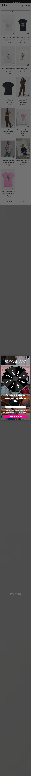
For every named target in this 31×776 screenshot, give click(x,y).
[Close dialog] (28, 357)
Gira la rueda (15, 416)
